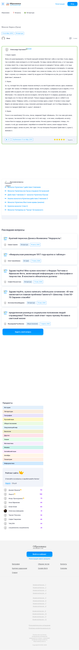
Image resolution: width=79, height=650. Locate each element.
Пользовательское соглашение (39, 625)
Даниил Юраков (14, 490)
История (26, 261)
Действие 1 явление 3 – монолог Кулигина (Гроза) (28, 195)
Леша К (11, 494)
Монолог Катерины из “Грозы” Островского (25, 210)
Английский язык (10, 451)
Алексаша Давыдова (16, 511)
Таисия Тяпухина (15, 515)
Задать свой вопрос (23, 332)
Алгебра (7, 455)
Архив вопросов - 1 (39, 585)
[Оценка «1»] (55, 140)
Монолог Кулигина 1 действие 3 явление (24, 187)
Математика (8, 443)
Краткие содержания (19, 568)
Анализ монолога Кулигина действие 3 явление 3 (28, 198)
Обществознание (32, 323)
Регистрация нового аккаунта (39, 559)
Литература (19, 33)
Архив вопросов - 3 (39, 590)
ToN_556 (12, 523)
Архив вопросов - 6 (39, 601)
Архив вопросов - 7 (39, 603)
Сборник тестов (43, 564)
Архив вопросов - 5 (39, 598)
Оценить (70, 140)
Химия (6, 439)
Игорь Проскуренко (16, 498)
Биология (7, 431)
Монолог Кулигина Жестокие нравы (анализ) (26, 202)
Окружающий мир (10, 427)
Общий (14, 483)
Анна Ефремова (14, 502)
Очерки (14, 572)
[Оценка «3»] (59, 140)
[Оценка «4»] (62, 140)
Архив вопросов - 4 (39, 593)
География (8, 415)
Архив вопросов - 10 (40, 614)
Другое (6, 435)
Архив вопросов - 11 (39, 616)
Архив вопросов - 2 (39, 587)
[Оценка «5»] (64, 140)
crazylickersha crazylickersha (19, 527)
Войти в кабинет (39, 554)
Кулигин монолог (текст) (18, 206)
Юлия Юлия (13, 507)
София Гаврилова (15, 519)
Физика (6, 447)
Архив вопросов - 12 (40, 619)
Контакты (63, 564)
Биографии (16, 564)
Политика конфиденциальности (39, 628)
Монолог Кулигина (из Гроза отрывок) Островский (28, 191)
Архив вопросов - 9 (39, 611)
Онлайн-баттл (43, 568)
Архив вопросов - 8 (39, 606)
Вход (72, 4)
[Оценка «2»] (57, 140)
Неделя (7, 483)
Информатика (9, 463)
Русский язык (9, 419)
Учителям (63, 568)
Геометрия (8, 459)
